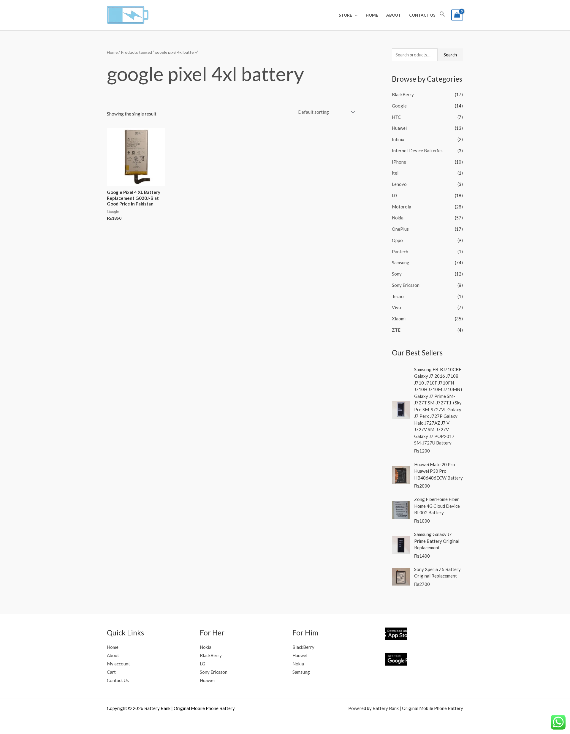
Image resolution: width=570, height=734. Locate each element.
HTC (396, 117)
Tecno (398, 296)
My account (118, 663)
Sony (397, 273)
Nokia (397, 217)
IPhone (399, 161)
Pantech (400, 251)
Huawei (399, 128)
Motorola (401, 206)
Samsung (400, 262)
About (393, 15)
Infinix (398, 139)
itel (395, 172)
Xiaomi (399, 318)
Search (450, 54)
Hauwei (299, 655)
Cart (111, 672)
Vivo (396, 307)
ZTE (396, 330)
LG (394, 195)
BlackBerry (403, 94)
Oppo (397, 240)
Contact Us (422, 15)
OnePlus (400, 229)
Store (345, 15)
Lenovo (399, 184)
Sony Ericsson (405, 285)
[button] (442, 15)
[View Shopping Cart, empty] (457, 15)
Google (399, 105)
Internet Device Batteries (417, 150)
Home (372, 15)
